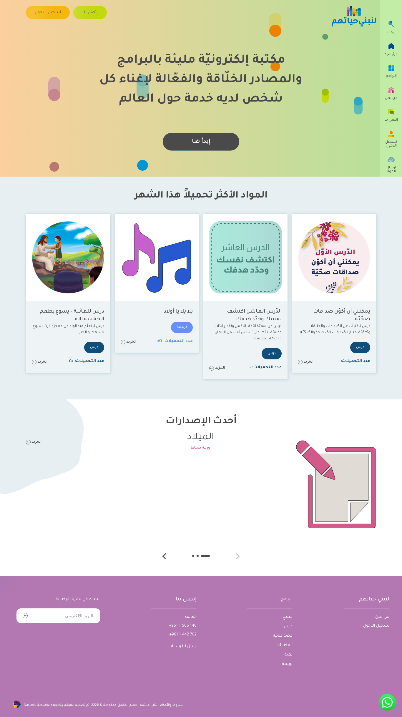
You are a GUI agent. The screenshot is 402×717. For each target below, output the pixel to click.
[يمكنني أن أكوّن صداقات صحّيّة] (334, 257)
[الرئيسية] (391, 54)
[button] (164, 556)
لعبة (289, 655)
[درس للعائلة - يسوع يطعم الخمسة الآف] (68, 257)
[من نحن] (391, 98)
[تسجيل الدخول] (48, 12)
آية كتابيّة (285, 645)
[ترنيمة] (182, 327)
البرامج (287, 599)
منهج (288, 617)
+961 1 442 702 (183, 635)
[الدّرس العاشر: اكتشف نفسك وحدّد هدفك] (245, 257)
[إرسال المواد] (391, 169)
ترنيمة (287, 664)
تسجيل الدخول (376, 626)
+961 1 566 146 (183, 626)
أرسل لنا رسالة (184, 646)
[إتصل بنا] (90, 12)
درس (288, 626)
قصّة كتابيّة (283, 636)
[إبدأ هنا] (201, 142)
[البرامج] (391, 76)
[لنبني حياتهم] (354, 16)
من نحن (382, 617)
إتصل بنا (186, 600)
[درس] (360, 347)
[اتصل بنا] (391, 120)
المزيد (308, 362)
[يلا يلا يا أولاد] (157, 257)
